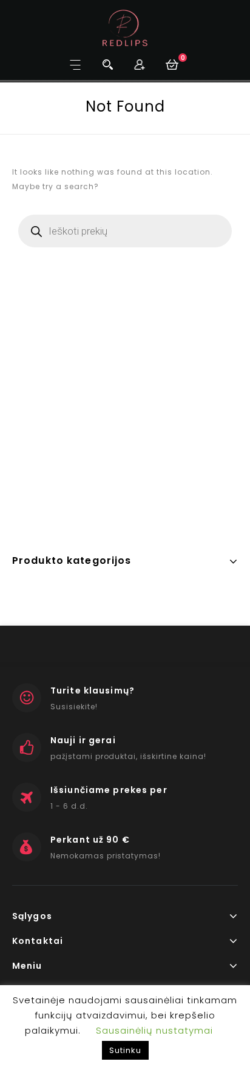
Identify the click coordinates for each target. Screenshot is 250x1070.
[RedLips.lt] (125, 27)
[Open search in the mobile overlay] (125, 231)
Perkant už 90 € (90, 840)
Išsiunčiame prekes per (108, 790)
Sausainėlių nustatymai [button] (154, 1030)
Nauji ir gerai (83, 740)
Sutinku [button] (125, 1050)
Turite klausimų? (92, 690)
